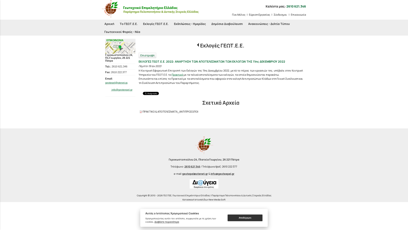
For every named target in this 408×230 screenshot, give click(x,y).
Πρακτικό (177, 75)
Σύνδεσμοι (280, 14)
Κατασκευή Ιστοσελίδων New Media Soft (204, 199)
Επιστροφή (147, 55)
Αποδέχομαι (245, 217)
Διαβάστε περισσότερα (166, 222)
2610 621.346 (296, 6)
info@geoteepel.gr (121, 89)
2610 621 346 (192, 166)
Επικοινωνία (298, 14)
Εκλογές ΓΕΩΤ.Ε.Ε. (222, 45)
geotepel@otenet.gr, (116, 82)
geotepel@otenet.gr (195, 174)
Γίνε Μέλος (238, 14)
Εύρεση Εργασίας (259, 14)
